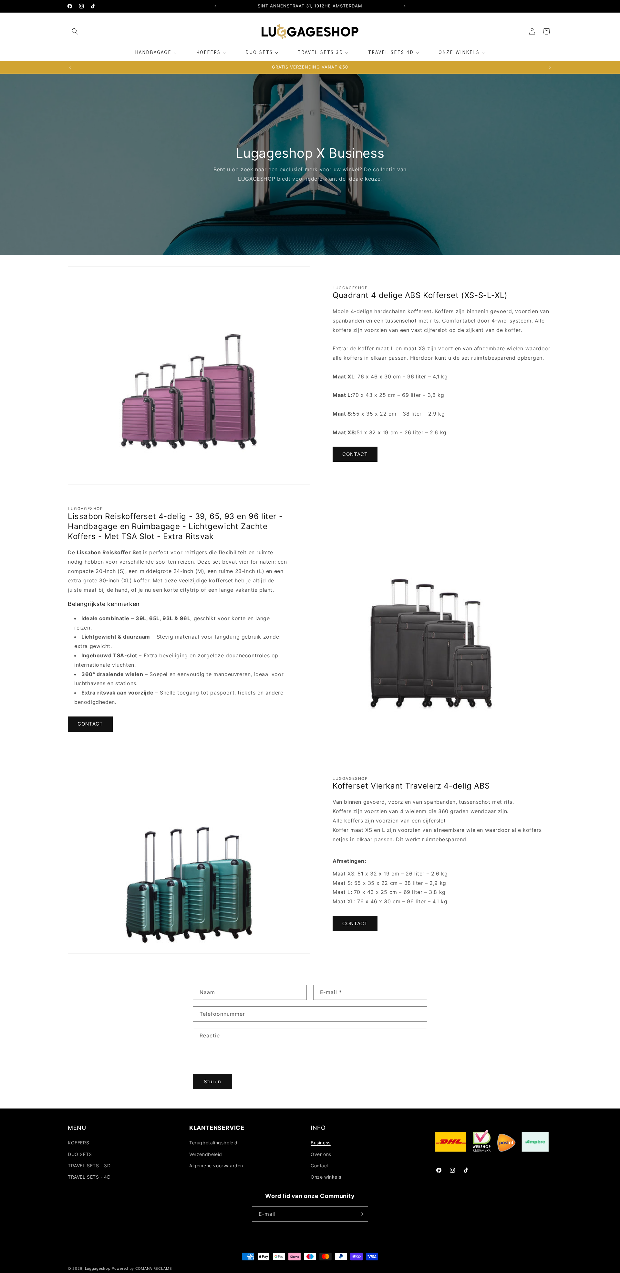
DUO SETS (80, 1154)
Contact (320, 1165)
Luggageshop (98, 1268)
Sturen (212, 1081)
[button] (75, 31)
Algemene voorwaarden (216, 1165)
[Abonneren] (361, 1214)
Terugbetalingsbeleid (213, 1142)
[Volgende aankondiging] (405, 6)
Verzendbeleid (205, 1154)
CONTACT (355, 454)
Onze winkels (326, 1177)
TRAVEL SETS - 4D (89, 1177)
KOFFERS (78, 1142)
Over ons (321, 1154)
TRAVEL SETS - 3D (89, 1165)
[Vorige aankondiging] (215, 6)
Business (321, 1142)
